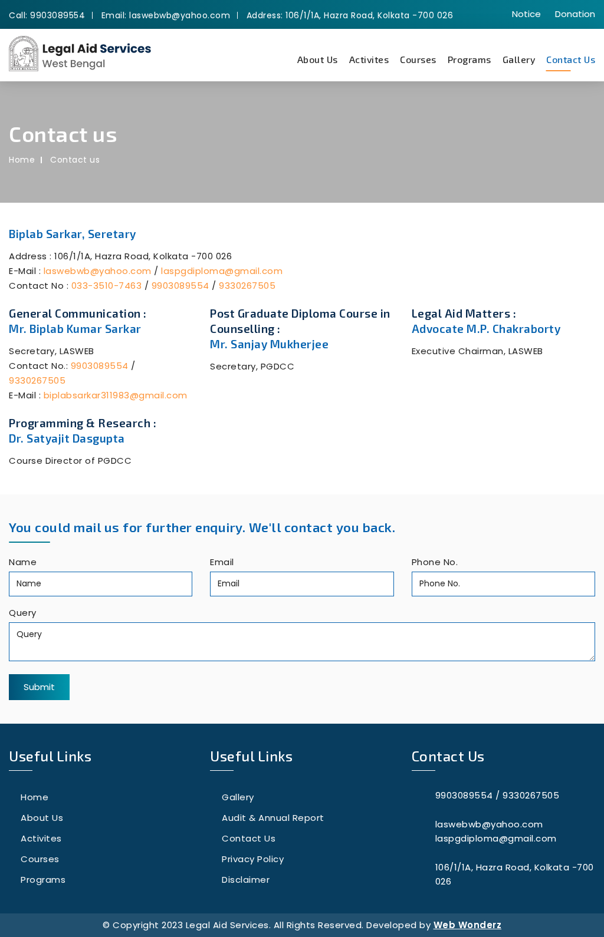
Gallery (519, 59)
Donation (575, 14)
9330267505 (247, 285)
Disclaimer (246, 879)
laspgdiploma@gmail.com (222, 271)
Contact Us (570, 59)
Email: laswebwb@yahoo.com (166, 15)
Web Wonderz (468, 925)
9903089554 (180, 285)
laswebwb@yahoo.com (98, 271)
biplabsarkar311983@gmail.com (116, 395)
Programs (469, 59)
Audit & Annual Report (273, 817)
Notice (526, 14)
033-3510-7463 (106, 285)
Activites (369, 59)
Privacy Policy (253, 859)
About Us (317, 59)
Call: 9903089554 (47, 15)
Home (22, 160)
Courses (418, 59)
